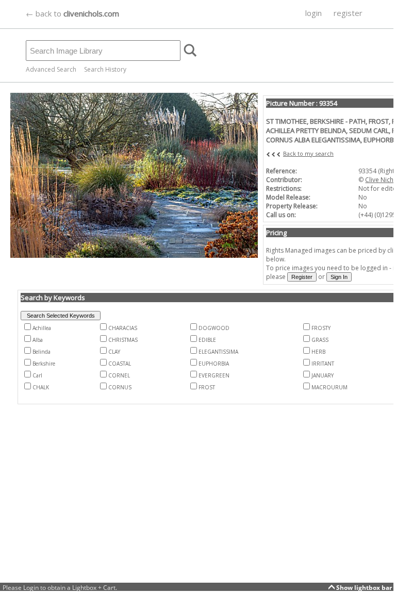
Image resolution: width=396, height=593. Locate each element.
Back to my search (308, 153)
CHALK (40, 387)
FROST (207, 387)
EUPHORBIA (214, 363)
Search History (105, 69)
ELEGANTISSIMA (218, 351)
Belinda (41, 351)
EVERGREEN (214, 375)
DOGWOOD (214, 328)
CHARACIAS (122, 328)
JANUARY (322, 375)
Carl (37, 375)
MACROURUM (329, 387)
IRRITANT (322, 363)
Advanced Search (51, 69)
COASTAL (119, 363)
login (313, 13)
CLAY (114, 351)
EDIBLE (207, 339)
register (348, 13)
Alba (37, 339)
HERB (318, 351)
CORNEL (119, 375)
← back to (72, 13)
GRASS (319, 339)
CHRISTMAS (123, 339)
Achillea (41, 328)
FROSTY (321, 328)
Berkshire (43, 363)
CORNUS (119, 387)
